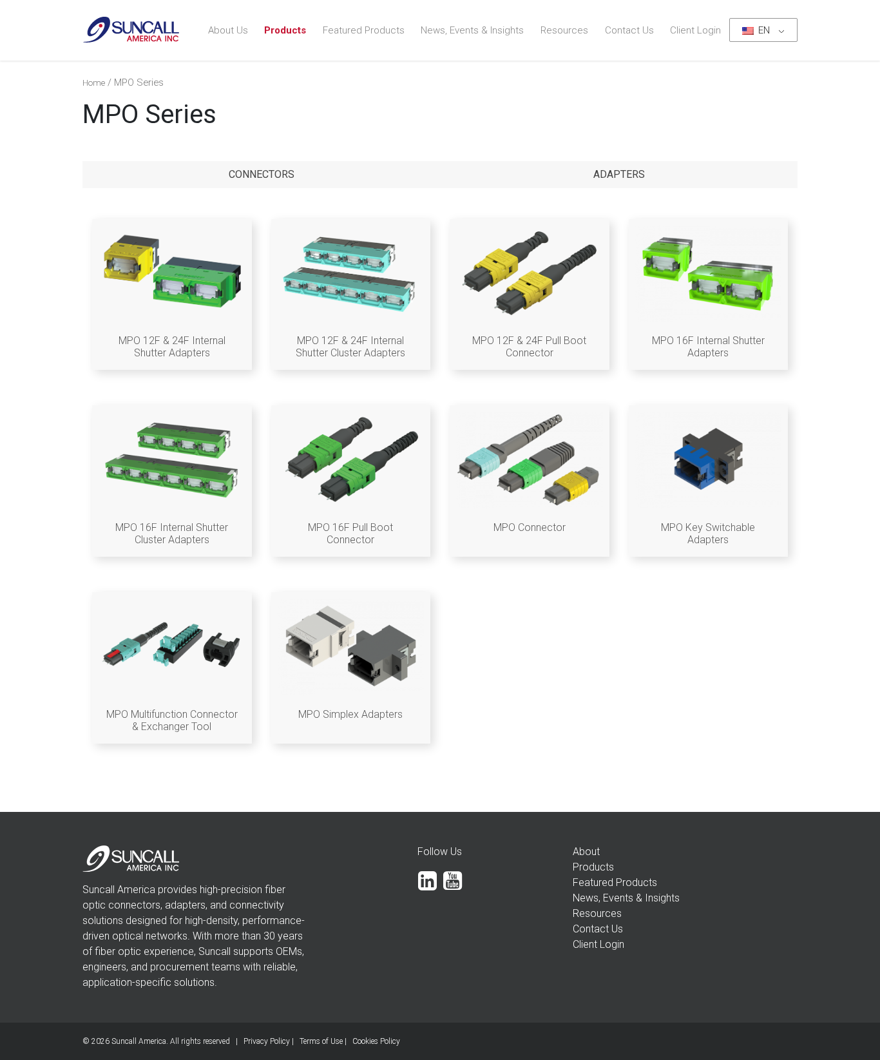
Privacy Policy (267, 1041)
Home (93, 82)
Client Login (695, 30)
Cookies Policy (376, 1041)
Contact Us (629, 30)
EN (763, 30)
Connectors (261, 174)
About (586, 851)
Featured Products (364, 30)
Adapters (619, 174)
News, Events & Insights (472, 30)
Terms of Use (321, 1041)
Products (285, 30)
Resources (564, 30)
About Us (228, 30)
